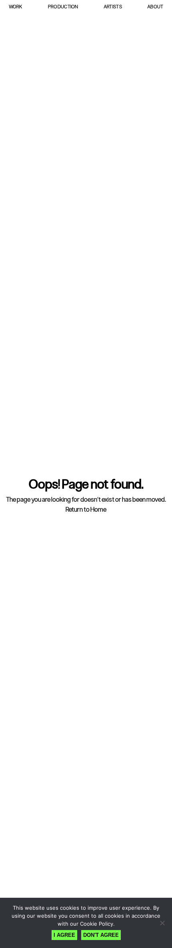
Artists (113, 7)
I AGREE (64, 935)
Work (16, 7)
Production (63, 7)
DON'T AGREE (101, 935)
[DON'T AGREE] (162, 923)
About (155, 7)
